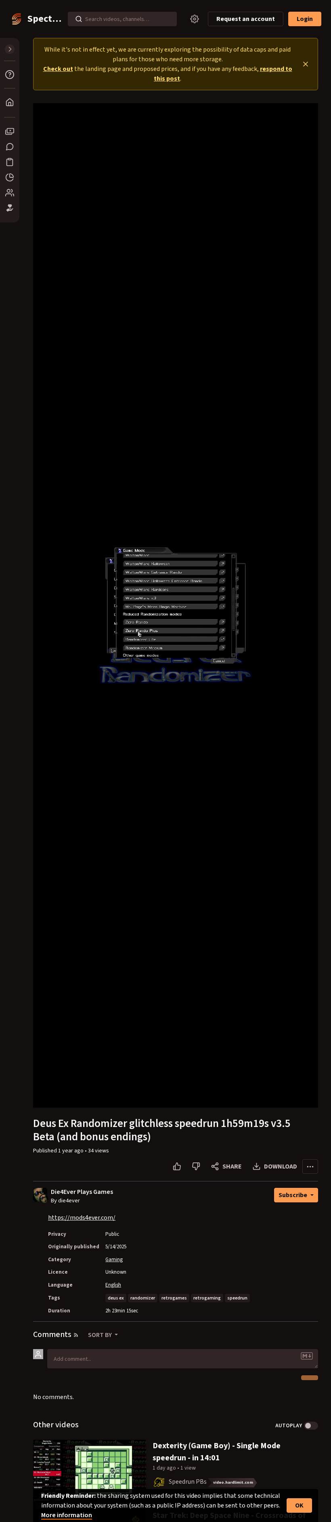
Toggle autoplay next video (311, 1426)
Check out (58, 68)
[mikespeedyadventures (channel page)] (159, 1481)
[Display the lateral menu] (10, 49)
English (113, 1285)
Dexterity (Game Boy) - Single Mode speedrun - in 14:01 (217, 1452)
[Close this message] (305, 64)
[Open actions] (310, 1166)
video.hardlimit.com (233, 1482)
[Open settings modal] (194, 18)
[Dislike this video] (195, 1166)
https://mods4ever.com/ (81, 1217)
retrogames (174, 1298)
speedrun (237, 1298)
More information (66, 1515)
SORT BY (100, 1335)
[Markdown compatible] (307, 1356)
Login (305, 19)
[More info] (10, 74)
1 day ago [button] (165, 1468)
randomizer (142, 1298)
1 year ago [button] (71, 1151)
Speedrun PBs (188, 1481)
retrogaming (207, 1298)
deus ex (116, 1298)
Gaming (114, 1259)
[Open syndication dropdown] (75, 1335)
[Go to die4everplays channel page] (44, 1198)
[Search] (78, 19)
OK (299, 1505)
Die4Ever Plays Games (82, 1192)
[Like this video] (177, 1166)
